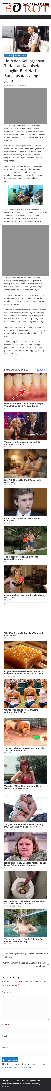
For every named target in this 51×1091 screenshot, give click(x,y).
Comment (7, 992)
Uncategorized (20, 55)
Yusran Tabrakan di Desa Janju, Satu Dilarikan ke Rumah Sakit (24, 965)
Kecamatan (8, 55)
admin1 (24, 86)
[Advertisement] (25, 106)
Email (5, 1036)
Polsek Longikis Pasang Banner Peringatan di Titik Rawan (26, 955)
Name (5, 1024)
